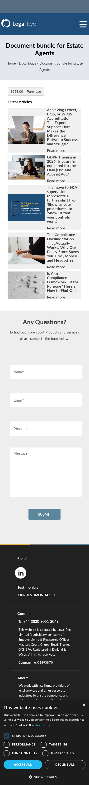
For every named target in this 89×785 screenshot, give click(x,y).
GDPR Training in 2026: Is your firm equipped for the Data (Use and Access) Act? (62, 165)
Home (11, 63)
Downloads (27, 63)
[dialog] (44, 742)
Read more (56, 150)
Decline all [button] (65, 765)
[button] (44, 777)
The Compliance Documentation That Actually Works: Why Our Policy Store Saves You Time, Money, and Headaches (63, 247)
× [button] (83, 705)
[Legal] (31, 23)
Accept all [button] (23, 765)
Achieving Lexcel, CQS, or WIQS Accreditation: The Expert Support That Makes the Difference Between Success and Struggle (62, 127)
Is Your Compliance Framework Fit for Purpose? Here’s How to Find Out (62, 282)
